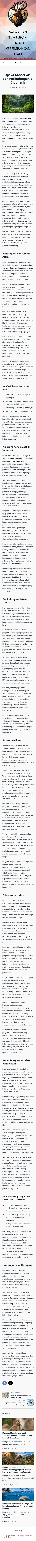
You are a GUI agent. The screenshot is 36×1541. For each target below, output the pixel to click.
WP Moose (7, 1538)
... (24, 1444)
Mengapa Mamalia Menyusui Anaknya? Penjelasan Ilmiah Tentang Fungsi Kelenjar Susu (17, 1435)
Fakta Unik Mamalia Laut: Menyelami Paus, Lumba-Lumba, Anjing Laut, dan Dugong (17, 1506)
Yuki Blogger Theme (23, 1536)
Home (16, 1530)
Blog (20, 1530)
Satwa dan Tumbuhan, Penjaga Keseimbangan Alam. (18, 43)
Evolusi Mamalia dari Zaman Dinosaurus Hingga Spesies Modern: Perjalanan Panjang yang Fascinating (17, 1469)
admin (13, 87)
